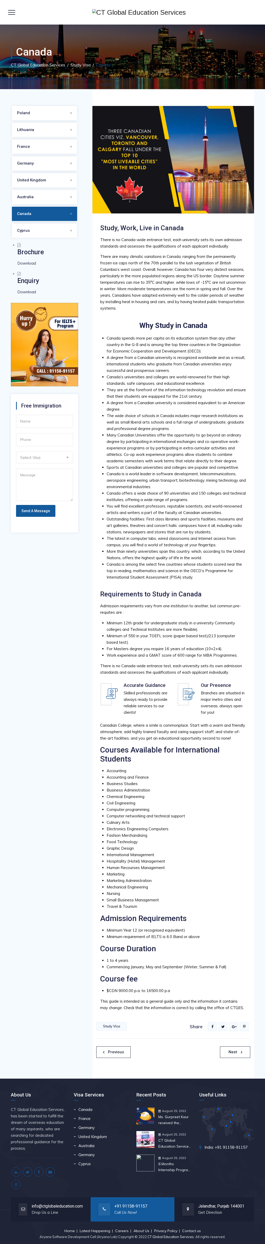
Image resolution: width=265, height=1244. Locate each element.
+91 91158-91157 (130, 1206)
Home (69, 1230)
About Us (141, 1230)
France (23, 146)
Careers (122, 1230)
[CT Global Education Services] (139, 12)
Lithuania (25, 129)
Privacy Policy (165, 1230)
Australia (25, 197)
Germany (25, 163)
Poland (23, 113)
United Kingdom (31, 180)
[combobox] (44, 457)
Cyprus (23, 230)
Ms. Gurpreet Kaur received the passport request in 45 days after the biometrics (173, 1120)
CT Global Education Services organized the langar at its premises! (174, 1143)
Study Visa (111, 1026)
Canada (24, 213)
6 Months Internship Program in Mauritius (174, 1167)
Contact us (191, 1230)
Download (26, 263)
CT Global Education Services (171, 1237)
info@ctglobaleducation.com (57, 1206)
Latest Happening (95, 1230)
